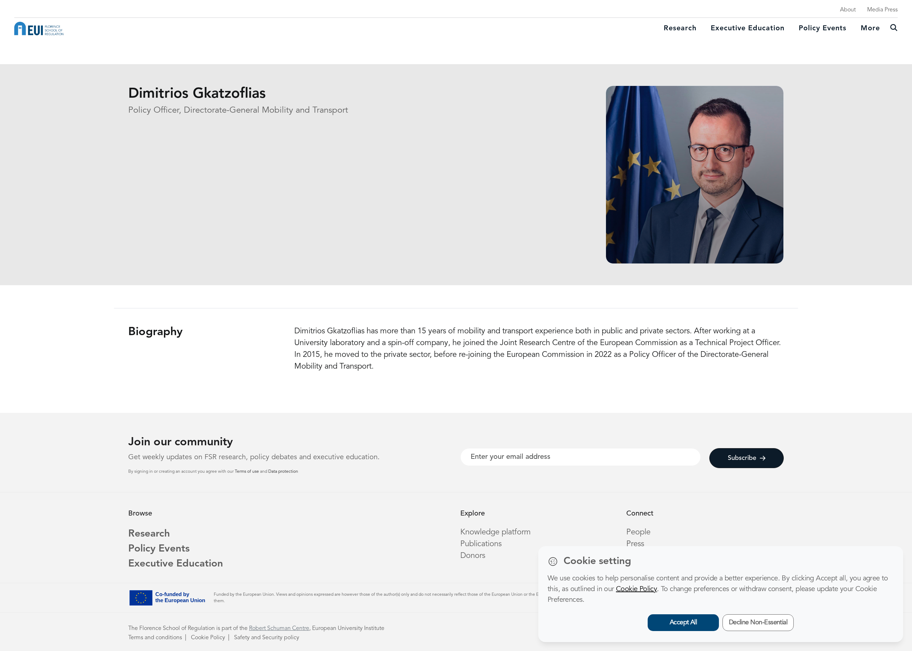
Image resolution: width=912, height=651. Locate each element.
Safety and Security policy (266, 638)
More (870, 28)
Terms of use (247, 472)
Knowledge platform (495, 532)
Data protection (283, 472)
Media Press (882, 10)
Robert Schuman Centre (279, 628)
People (638, 532)
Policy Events (822, 28)
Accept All (683, 622)
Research (680, 28)
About (848, 10)
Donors (472, 556)
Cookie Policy (208, 638)
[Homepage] (38, 28)
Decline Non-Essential (758, 622)
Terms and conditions (155, 638)
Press (635, 544)
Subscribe (742, 458)
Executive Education (175, 564)
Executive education (747, 28)
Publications (481, 544)
